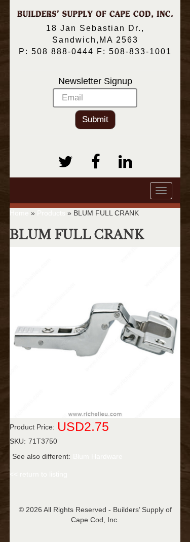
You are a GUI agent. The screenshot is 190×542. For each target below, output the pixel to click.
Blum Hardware (98, 456)
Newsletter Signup (95, 81)
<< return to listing (38, 474)
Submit (95, 119)
